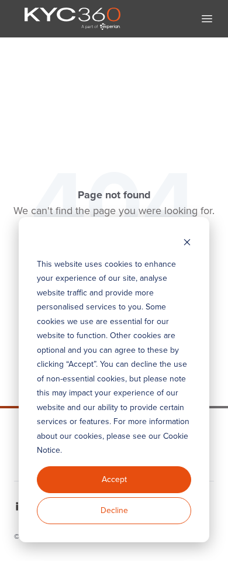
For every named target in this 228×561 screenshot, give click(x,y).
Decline (114, 510)
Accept (114, 479)
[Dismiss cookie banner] (187, 242)
